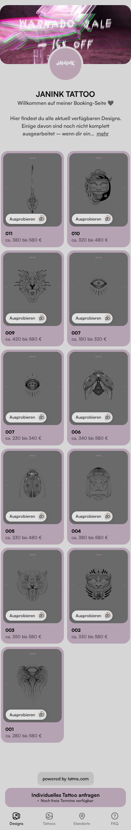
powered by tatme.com (66, 778)
